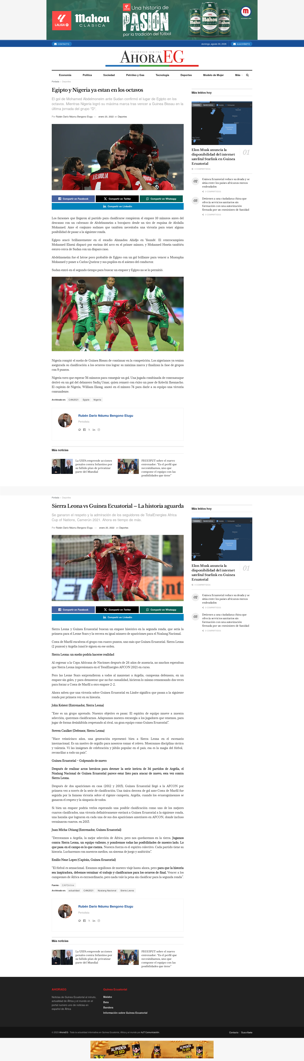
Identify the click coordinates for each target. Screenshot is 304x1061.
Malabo (107, 997)
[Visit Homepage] (152, 58)
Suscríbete (243, 44)
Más (237, 75)
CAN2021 (74, 399)
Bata (106, 1002)
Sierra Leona (127, 890)
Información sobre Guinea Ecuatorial (125, 1012)
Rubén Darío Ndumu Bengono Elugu (74, 116)
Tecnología (162, 75)
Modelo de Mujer (213, 75)
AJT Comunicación (150, 1032)
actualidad (74, 890)
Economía (65, 75)
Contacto (63, 44)
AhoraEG (63, 1032)
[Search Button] (247, 75)
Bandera (108, 1007)
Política (87, 75)
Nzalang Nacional (107, 890)
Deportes (186, 75)
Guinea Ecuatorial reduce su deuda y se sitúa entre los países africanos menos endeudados (225, 183)
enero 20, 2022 (106, 116)
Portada (55, 81)
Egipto (86, 399)
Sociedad (109, 75)
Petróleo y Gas (135, 75)
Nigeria (97, 399)
